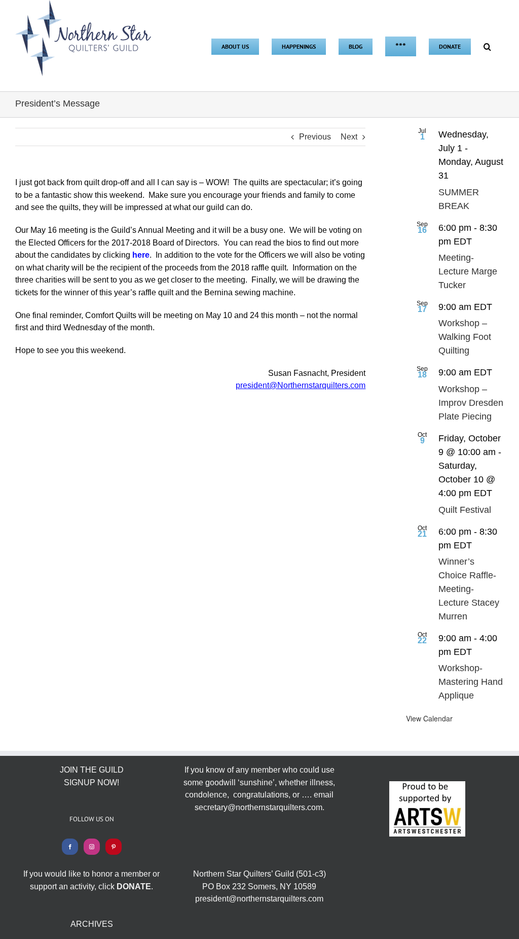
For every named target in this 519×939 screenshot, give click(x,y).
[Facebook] (70, 847)
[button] (487, 45)
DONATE (134, 886)
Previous (315, 136)
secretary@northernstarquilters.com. (259, 807)
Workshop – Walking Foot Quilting (464, 337)
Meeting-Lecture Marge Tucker (467, 271)
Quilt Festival (464, 510)
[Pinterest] (113, 847)
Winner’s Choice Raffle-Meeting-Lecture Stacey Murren (468, 589)
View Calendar (429, 718)
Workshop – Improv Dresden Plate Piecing (470, 403)
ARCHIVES (91, 924)
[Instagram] (92, 847)
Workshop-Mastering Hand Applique (470, 682)
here (141, 255)
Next (349, 136)
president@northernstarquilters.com (259, 898)
